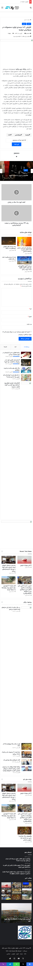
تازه (15, 347)
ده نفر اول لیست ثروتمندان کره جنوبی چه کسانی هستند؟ (11, 376)
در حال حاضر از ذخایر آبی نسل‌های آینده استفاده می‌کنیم (11, 608)
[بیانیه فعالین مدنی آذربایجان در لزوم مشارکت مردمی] (26, 355)
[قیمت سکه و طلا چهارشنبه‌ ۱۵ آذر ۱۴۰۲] (26, 746)
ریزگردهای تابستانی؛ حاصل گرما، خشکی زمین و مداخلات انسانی (24, 249)
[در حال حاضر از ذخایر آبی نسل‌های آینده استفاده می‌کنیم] (26, 674)
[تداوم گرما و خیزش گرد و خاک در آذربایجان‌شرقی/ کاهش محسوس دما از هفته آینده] (6, 897)
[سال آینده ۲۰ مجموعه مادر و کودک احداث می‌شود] (26, 754)
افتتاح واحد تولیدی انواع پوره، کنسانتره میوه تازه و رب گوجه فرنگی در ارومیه (12, 385)
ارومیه (27, 135)
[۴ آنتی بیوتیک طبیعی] (24, 560)
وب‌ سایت (29, 324)
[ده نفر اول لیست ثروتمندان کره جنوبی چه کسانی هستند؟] (26, 377)
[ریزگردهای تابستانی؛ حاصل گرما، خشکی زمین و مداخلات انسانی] (24, 241)
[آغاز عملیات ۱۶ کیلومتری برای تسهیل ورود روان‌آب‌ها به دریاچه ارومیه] (8, 580)
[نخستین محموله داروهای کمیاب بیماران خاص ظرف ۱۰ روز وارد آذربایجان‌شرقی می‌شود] (8, 560)
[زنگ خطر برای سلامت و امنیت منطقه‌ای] (26, 370)
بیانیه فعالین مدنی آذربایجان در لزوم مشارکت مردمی (11, 353)
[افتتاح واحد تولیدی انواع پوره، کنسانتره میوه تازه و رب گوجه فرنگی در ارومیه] (26, 449)
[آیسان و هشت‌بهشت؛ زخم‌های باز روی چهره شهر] (27, 891)
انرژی (24, 24)
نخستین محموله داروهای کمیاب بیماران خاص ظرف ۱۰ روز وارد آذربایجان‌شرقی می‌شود (9, 568)
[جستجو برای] (31, 8)
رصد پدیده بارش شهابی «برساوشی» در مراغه (9, 247)
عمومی (13, 954)
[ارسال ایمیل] (25, 33)
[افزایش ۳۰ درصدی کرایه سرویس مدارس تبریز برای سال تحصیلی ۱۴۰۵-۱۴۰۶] (16, 891)
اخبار (25, 20)
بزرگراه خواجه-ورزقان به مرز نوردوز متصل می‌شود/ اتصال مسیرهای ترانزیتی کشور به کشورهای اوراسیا (11, 769)
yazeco (28, 33)
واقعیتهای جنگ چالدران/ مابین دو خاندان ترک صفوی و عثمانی (25, 838)
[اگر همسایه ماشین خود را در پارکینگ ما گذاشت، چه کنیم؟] (26, 362)
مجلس (8, 954)
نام (30, 309)
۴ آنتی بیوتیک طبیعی (26, 565)
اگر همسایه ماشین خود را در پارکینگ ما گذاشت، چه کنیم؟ (12, 361)
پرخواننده (26, 347)
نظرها (5, 347)
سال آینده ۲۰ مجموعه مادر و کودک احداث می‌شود (11, 753)
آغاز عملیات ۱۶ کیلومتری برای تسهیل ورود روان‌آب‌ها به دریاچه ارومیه (9, 588)
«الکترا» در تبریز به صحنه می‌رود (18, 175)
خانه (28, 20)
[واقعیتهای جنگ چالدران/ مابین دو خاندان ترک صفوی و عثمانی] (24, 830)
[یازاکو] (12, 7)
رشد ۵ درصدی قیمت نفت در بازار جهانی (9, 258)
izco (7, 951)
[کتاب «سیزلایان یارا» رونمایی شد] (26, 762)
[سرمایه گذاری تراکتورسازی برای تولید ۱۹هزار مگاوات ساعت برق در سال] (24, 260)
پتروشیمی (18, 135)
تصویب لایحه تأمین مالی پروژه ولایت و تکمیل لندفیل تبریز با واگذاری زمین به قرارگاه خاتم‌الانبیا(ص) (25, 589)
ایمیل (30, 316)
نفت (9, 135)
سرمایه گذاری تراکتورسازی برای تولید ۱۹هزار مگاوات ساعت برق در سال (25, 267)
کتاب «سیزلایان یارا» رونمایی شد (11, 760)
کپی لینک (16, 144)
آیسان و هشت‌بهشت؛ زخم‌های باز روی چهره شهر (17, 920)
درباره (21, 954)
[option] (16, 171)
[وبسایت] (16, 156)
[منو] (2, 8)
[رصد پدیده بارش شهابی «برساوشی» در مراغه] (8, 241)
